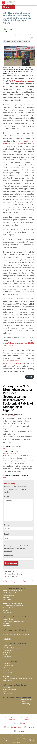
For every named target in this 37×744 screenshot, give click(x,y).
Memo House (7, 687)
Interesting (9, 572)
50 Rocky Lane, (8, 650)
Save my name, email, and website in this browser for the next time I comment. (17, 548)
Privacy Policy (15, 735)
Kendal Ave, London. (9, 689)
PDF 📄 (29, 376)
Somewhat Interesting (13, 574)
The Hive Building (12, 603)
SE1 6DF (6, 623)
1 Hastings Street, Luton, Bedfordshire (15, 678)
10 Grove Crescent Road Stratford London (16, 634)
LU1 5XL (30, 678)
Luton (4, 668)
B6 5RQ (5, 654)
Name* (7, 525)
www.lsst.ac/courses (12, 361)
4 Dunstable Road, (9, 665)
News (6, 7)
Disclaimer (23, 735)
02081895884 (7, 693)
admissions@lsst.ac (13, 363)
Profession (8, 556)
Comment (8, 497)
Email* (6, 534)
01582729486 (7, 672)
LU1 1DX (6, 670)
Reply (4, 448)
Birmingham (6, 652)
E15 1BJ (5, 637)
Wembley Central (12, 590)
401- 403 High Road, (9, 593)
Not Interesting (11, 576)
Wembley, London (8, 595)
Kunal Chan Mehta (21, 35)
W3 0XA (5, 691)
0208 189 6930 (7, 639)
